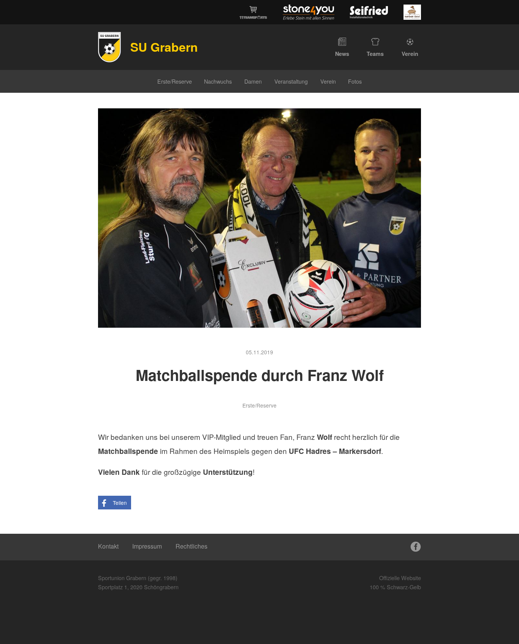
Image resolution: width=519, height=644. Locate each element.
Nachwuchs (218, 81)
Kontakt (108, 546)
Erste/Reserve (174, 81)
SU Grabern (164, 47)
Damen (253, 81)
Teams (375, 53)
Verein (410, 53)
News (342, 53)
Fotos (355, 81)
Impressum (147, 546)
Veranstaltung (291, 81)
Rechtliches (191, 546)
